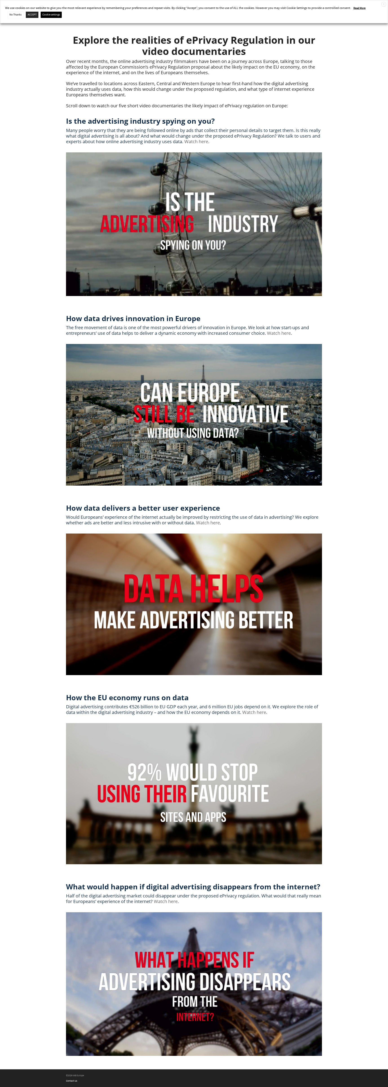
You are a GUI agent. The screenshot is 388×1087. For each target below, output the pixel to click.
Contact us (71, 1081)
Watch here (196, 141)
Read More (359, 8)
